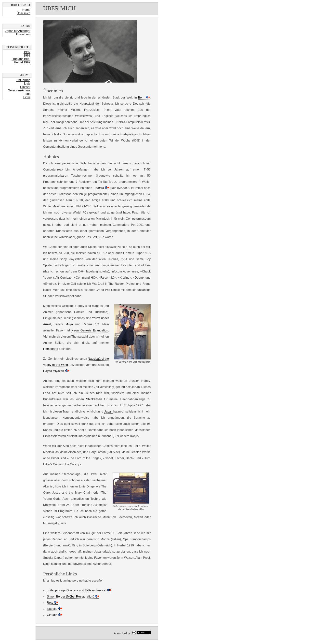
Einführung (23, 80)
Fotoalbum (23, 34)
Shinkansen (94, 399)
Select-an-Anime (19, 90)
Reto (50, 602)
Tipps (26, 94)
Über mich (23, 13)
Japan (108, 411)
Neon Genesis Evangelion (89, 330)
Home (26, 10)
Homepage (50, 349)
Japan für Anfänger (17, 31)
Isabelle (52, 609)
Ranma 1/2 (91, 324)
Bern (141, 97)
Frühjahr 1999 (21, 59)
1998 (27, 55)
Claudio (52, 615)
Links (26, 97)
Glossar (25, 87)
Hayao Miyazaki (54, 371)
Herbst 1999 (22, 62)
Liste (27, 83)
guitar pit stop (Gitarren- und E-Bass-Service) (76, 590)
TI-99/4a (98, 188)
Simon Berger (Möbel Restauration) (70, 596)
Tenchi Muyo (63, 324)
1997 (27, 52)
